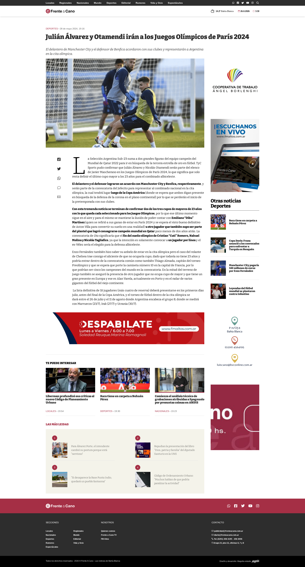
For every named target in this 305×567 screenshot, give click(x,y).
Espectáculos (175, 3)
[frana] (218, 245)
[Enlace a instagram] (252, 3)
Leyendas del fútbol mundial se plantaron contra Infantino (242, 291)
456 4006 (238, 539)
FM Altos (105, 539)
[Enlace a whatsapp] (233, 3)
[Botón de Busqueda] (257, 2)
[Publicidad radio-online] (235, 155)
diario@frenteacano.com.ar (226, 535)
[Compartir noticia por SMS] (59, 187)
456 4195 (228, 539)
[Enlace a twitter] (242, 3)
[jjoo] (125, 103)
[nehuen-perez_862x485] (218, 222)
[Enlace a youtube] (247, 3)
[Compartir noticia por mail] (59, 197)
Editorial (126, 3)
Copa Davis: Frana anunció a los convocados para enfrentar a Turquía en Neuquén (244, 245)
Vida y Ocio (156, 3)
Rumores (140, 3)
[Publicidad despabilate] (125, 328)
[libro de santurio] (142, 450)
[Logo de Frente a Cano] (60, 11)
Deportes (111, 3)
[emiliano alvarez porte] (59, 450)
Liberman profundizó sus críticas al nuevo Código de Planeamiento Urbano (70, 399)
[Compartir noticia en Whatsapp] (59, 178)
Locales (50, 3)
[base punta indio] (59, 479)
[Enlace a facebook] (238, 3)
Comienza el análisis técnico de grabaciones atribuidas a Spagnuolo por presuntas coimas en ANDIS (179, 399)
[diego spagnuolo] (179, 380)
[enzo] (218, 268)
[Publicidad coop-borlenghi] (235, 80)
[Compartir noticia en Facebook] (59, 159)
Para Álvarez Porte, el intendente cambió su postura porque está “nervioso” (90, 450)
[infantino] (218, 291)
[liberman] (70, 380)
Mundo (98, 3)
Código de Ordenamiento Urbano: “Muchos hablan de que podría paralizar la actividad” (173, 479)
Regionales (65, 3)
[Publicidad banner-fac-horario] (235, 417)
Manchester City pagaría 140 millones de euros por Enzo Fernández (244, 268)
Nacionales (83, 3)
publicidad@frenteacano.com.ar (228, 531)
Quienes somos (108, 531)
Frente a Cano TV (109, 535)
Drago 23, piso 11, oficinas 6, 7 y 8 (229, 543)
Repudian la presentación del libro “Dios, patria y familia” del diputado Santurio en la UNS (174, 450)
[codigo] (142, 479)
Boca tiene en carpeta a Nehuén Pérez (243, 222)
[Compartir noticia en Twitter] (59, 168)
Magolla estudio (244, 561)
